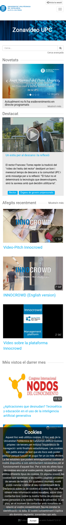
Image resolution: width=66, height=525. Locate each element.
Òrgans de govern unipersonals (36, 192)
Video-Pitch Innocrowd (22, 247)
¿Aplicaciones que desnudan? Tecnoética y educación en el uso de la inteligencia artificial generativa (32, 411)
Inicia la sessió (55, 2)
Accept (33, 520)
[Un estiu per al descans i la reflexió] (33, 134)
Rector (12, 192)
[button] (7, 81)
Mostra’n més (54, 106)
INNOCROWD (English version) (29, 295)
